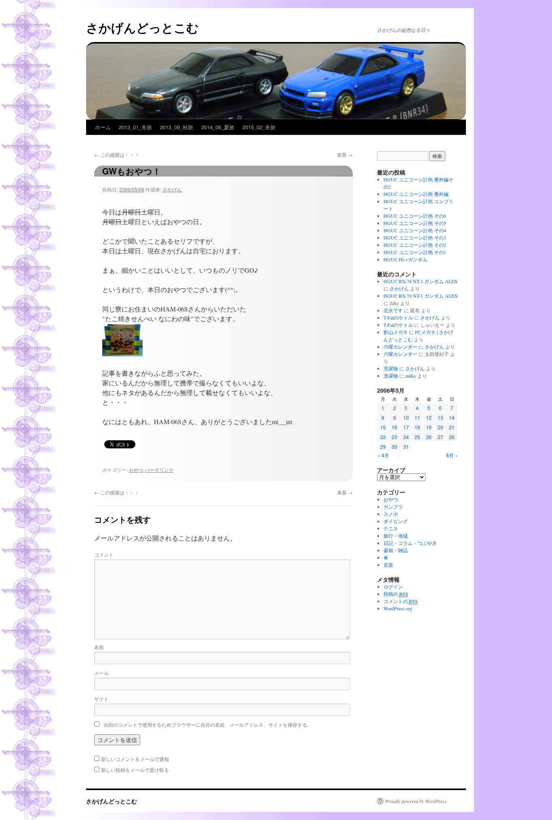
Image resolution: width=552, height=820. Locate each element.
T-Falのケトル (398, 317)
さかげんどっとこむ (142, 27)
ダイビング (395, 521)
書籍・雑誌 (395, 550)
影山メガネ (395, 332)
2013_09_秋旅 (176, 127)
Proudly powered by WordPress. (416, 801)
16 (394, 427)
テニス (390, 528)
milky (410, 375)
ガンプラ (393, 506)
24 (406, 436)
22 (383, 436)
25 (417, 436)
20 (440, 427)
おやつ (136, 469)
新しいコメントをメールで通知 (135, 758)
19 (429, 427)
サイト (101, 698)
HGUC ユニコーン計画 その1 (414, 252)
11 (417, 417)
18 (417, 427)
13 (440, 417)
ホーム (103, 127)
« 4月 (383, 455)
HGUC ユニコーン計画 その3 (414, 237)
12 (429, 417)
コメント (104, 554)
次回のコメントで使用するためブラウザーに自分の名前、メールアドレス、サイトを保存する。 (207, 724)
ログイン (393, 586)
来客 (345, 154)
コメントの (400, 601)
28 (452, 436)
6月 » (452, 455)
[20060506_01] (122, 353)
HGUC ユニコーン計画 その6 (414, 215)
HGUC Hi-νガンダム (405, 259)
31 (406, 446)
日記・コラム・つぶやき (410, 543)
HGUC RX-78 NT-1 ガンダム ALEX (420, 281)
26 (429, 436)
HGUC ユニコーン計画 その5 (414, 223)
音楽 (388, 564)
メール (101, 672)
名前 (99, 646)
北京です (393, 310)
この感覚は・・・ (116, 154)
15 (383, 427)
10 (406, 417)
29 (383, 446)
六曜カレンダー (400, 346)
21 (452, 427)
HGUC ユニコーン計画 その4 (414, 230)
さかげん (172, 189)
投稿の (395, 594)
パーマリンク (159, 469)
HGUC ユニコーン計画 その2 (414, 245)
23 (394, 436)
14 (452, 417)
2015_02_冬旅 (259, 127)
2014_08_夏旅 (217, 127)
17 (406, 427)
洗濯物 (390, 368)
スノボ (390, 514)
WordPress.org (397, 608)
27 (440, 436)
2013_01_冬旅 (135, 127)
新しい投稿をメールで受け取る (135, 769)
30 (394, 446)
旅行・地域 (395, 535)
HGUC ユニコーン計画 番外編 (416, 194)
